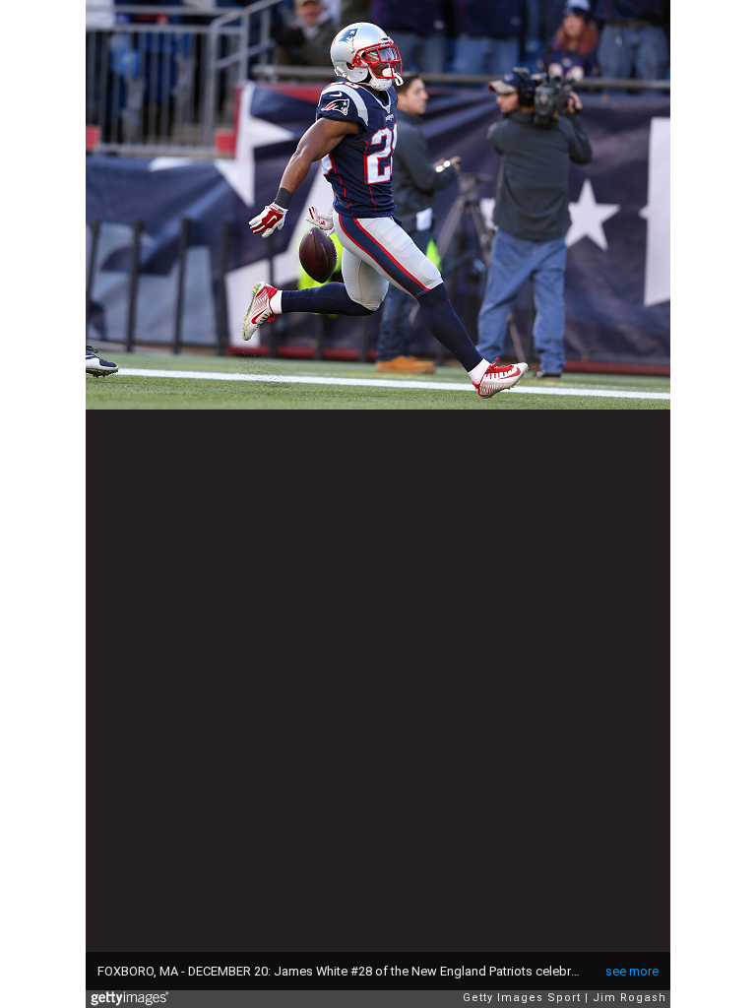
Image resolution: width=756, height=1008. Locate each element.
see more (632, 971)
